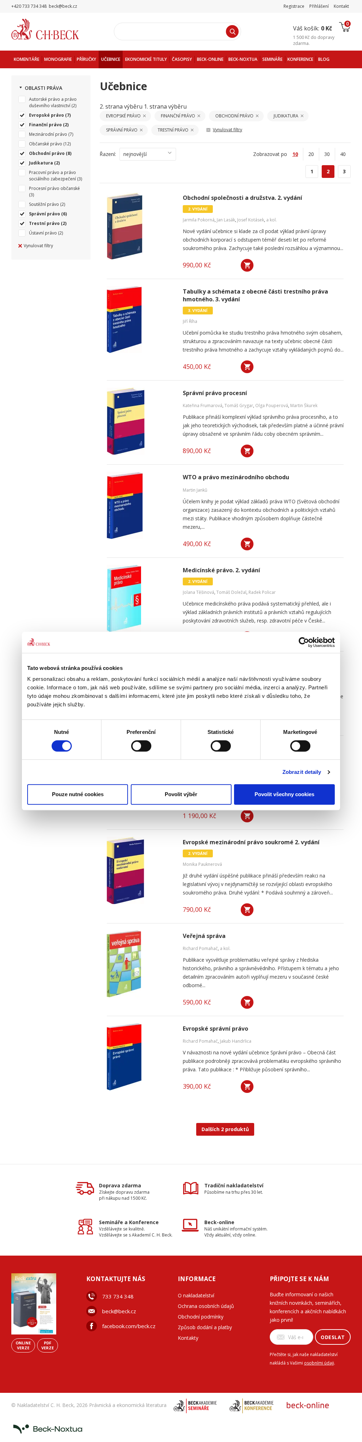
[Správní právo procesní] (140, 421)
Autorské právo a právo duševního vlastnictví (53, 102)
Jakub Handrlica (235, 1041)
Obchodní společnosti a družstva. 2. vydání (242, 198)
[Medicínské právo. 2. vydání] (140, 598)
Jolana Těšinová (198, 592)
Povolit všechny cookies (284, 794)
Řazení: (108, 154)
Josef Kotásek (250, 220)
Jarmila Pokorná (199, 220)
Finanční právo (45, 125)
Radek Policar (262, 592)
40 (343, 154)
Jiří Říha (190, 321)
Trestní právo (44, 223)
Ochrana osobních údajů (206, 1306)
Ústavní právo (43, 233)
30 (327, 154)
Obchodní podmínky (200, 1316)
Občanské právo (45, 144)
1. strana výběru (165, 106)
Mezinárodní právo (48, 134)
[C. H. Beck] (55, 29)
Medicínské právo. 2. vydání (221, 570)
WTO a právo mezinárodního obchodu (236, 477)
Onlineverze (23, 1345)
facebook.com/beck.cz (129, 1326)
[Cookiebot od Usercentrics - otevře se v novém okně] (304, 642)
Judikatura (41, 163)
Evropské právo (46, 115)
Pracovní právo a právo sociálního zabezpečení (52, 175)
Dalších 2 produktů (225, 1129)
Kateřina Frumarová (202, 406)
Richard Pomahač (200, 948)
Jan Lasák (226, 220)
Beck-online (219, 1222)
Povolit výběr (181, 794)
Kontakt (341, 6)
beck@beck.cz (119, 1311)
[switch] (141, 746)
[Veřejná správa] (140, 964)
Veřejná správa (204, 936)
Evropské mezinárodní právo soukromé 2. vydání (251, 842)
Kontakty (188, 1337)
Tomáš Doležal (231, 592)
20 (311, 154)
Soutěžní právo (44, 204)
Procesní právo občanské (54, 188)
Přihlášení (319, 6)
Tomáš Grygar (238, 406)
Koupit (247, 265)
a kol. (271, 220)
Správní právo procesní (215, 393)
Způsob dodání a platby (205, 1327)
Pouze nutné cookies (78, 794)
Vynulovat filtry (38, 246)
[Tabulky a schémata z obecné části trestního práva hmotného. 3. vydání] (140, 319)
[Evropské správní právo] (140, 1056)
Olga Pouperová (271, 406)
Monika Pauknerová (202, 864)
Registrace (294, 6)
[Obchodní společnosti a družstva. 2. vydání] (140, 226)
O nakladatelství (196, 1295)
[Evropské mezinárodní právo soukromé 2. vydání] (140, 870)
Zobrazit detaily (301, 772)
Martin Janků (195, 490)
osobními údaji (319, 1363)
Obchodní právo (47, 153)
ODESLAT (333, 1337)
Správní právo (44, 214)
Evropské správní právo (215, 1028)
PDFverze (47, 1345)
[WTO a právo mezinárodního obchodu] (140, 505)
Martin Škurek (303, 406)
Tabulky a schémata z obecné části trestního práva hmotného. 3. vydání (255, 295)
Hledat (232, 31)
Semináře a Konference (129, 1222)
